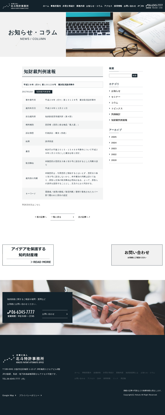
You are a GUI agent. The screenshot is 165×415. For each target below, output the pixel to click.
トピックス (117, 108)
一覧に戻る (56, 217)
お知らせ (115, 91)
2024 (114, 143)
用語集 (123, 378)
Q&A (99, 378)
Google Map (8, 395)
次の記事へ (83, 217)
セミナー (115, 97)
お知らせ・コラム (94, 6)
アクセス (108, 6)
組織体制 (97, 373)
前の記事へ (41, 217)
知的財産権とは (132, 373)
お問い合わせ (130, 6)
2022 (114, 154)
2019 (114, 160)
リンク (115, 378)
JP (138, 6)
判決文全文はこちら (31, 205)
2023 (114, 148)
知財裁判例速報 (119, 120)
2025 (114, 137)
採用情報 (118, 6)
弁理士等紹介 (69, 6)
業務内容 (80, 6)
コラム (114, 103)
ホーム (46, 6)
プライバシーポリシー (29, 395)
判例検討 (115, 114)
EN (142, 6)
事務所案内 (56, 6)
